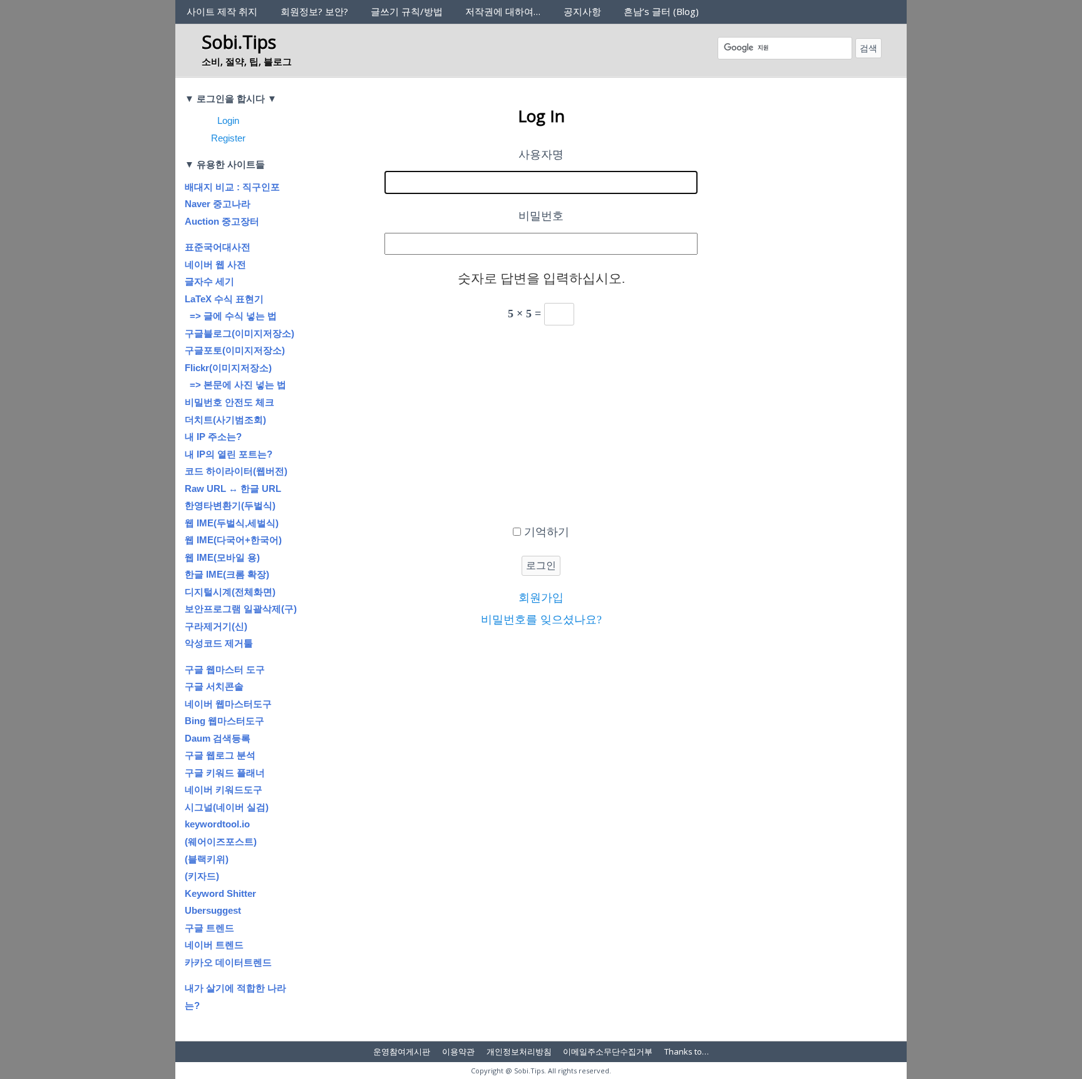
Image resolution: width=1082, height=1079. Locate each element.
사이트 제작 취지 (222, 11)
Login (228, 120)
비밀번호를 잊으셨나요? (541, 619)
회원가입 (541, 597)
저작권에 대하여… (502, 11)
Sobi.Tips (239, 41)
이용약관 (458, 1051)
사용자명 (541, 154)
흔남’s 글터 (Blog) (661, 11)
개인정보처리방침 (519, 1051)
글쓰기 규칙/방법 (407, 11)
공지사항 (582, 11)
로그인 (541, 565)
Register (228, 138)
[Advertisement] (541, 428)
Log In (541, 116)
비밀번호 (541, 216)
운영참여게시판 (401, 1051)
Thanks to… (686, 1051)
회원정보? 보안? (314, 11)
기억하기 (546, 532)
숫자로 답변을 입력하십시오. (541, 278)
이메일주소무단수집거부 (607, 1051)
